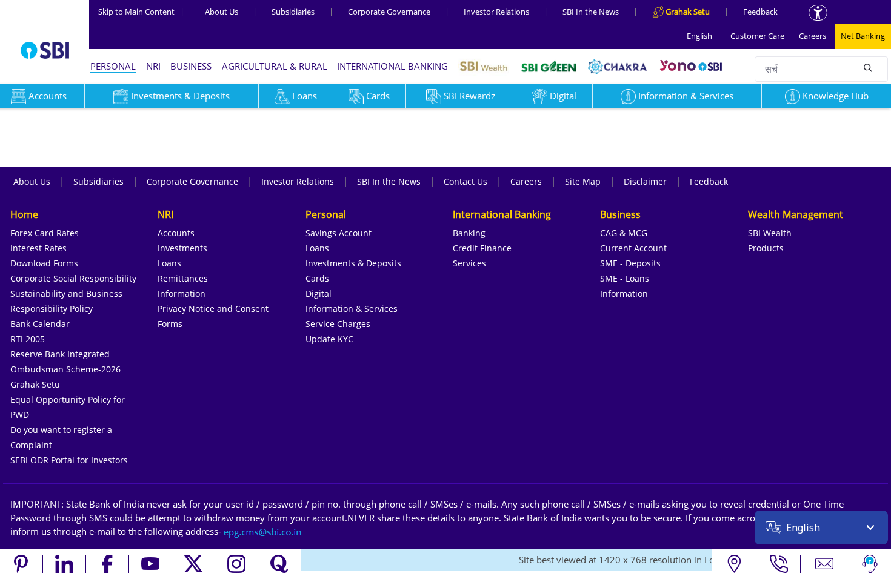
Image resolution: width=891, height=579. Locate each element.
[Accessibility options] (818, 13)
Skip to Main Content (141, 11)
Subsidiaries (293, 11)
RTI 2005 (27, 339)
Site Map (583, 181)
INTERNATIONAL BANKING (392, 66)
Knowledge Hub (836, 96)
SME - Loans (624, 278)
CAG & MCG (623, 233)
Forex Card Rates (44, 233)
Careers (812, 35)
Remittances (183, 278)
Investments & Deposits (180, 96)
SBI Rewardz (469, 96)
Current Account (633, 248)
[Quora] (279, 564)
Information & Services (685, 96)
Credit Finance (482, 248)
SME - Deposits (630, 263)
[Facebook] (107, 564)
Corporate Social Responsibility (73, 278)
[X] (193, 564)
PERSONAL (113, 66)
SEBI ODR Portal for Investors (69, 460)
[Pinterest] (21, 564)
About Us (221, 11)
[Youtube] (150, 564)
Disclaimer (645, 181)
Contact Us (465, 181)
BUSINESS (191, 66)
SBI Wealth (770, 233)
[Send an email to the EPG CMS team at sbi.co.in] (263, 531)
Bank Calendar (40, 323)
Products (766, 248)
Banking (469, 233)
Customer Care (757, 35)
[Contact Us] (824, 564)
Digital (563, 96)
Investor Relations (496, 11)
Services (469, 263)
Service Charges (337, 323)
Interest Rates (38, 248)
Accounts (176, 233)
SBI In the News (590, 11)
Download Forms (44, 263)
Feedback (760, 11)
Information (181, 293)
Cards (378, 96)
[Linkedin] (64, 564)
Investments (182, 248)
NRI (153, 66)
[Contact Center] (779, 564)
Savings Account (338, 233)
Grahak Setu (35, 384)
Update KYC (329, 339)
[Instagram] (236, 564)
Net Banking (863, 35)
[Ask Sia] (870, 564)
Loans (304, 96)
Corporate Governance (389, 11)
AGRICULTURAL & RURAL (274, 66)
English (699, 35)
